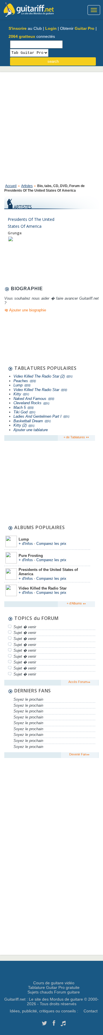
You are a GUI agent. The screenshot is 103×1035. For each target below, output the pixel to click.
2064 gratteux (22, 36)
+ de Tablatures (75, 437)
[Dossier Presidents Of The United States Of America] (10, 239)
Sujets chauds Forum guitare (53, 992)
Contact (91, 1011)
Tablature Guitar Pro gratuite (54, 987)
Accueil (11, 186)
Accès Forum (77, 682)
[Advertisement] (51, 126)
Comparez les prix (51, 543)
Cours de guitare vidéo (53, 983)
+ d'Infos (26, 543)
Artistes (27, 186)
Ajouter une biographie (27, 310)
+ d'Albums (75, 603)
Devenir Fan (77, 754)
